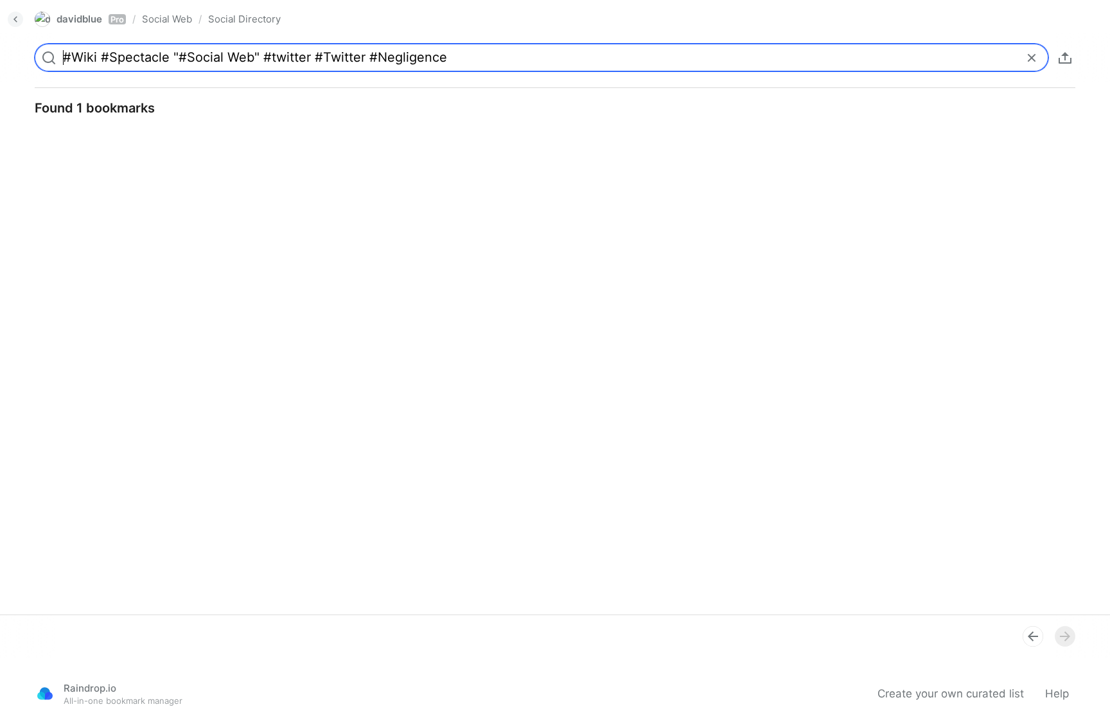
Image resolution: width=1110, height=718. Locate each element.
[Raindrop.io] (45, 693)
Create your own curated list (950, 693)
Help (1057, 693)
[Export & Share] (1065, 58)
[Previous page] (1033, 636)
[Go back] (15, 19)
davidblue (90, 19)
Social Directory (244, 19)
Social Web (167, 19)
